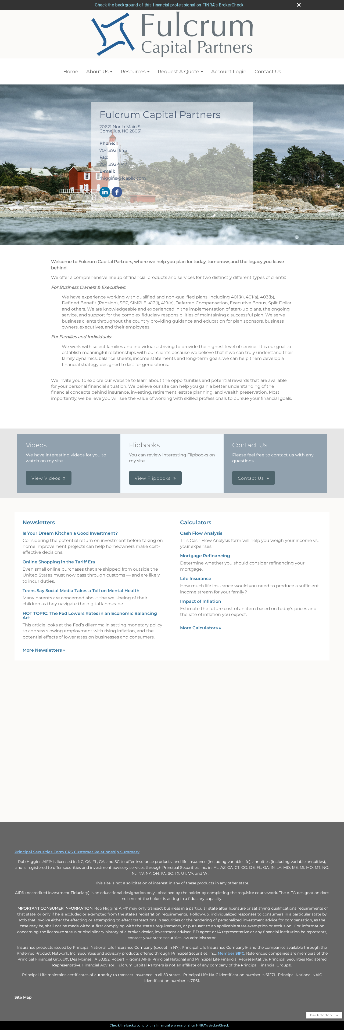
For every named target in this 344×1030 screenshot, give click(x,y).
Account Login (228, 72)
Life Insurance (195, 578)
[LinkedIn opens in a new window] (104, 192)
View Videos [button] (45, 478)
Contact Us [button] (251, 478)
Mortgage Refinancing (205, 555)
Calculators (195, 522)
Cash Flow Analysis (201, 533)
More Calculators (200, 627)
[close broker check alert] (299, 5)
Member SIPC (231, 953)
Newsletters (39, 522)
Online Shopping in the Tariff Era (59, 561)
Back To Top (321, 1015)
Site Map (23, 997)
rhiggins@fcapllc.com (122, 178)
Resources (133, 72)
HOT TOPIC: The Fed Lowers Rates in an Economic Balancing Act (90, 615)
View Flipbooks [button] (153, 478)
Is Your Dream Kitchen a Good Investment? (70, 533)
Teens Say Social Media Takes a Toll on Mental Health (81, 590)
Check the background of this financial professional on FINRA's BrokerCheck (169, 5)
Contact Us (268, 72)
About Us (97, 72)
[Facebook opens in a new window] (117, 192)
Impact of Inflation (200, 601)
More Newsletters (44, 650)
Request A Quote (178, 72)
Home (70, 72)
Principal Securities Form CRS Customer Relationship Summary (77, 852)
